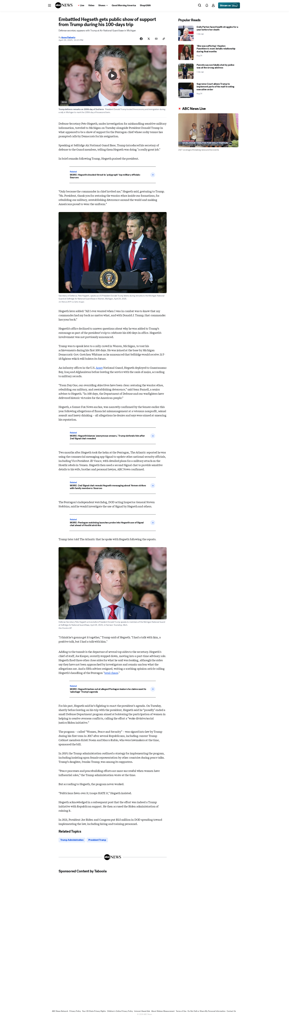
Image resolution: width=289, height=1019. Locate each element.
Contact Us (231, 1011)
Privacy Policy (75, 1011)
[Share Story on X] (149, 39)
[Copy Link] (164, 39)
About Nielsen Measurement (163, 1011)
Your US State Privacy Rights (94, 1011)
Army (99, 368)
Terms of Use (181, 1011)
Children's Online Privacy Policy (120, 1011)
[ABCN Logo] (64, 5)
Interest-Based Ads (142, 1011)
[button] (49, 5)
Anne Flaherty (68, 37)
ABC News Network (60, 1011)
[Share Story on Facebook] (141, 39)
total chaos (111, 673)
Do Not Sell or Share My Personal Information (206, 1011)
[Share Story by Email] (156, 39)
